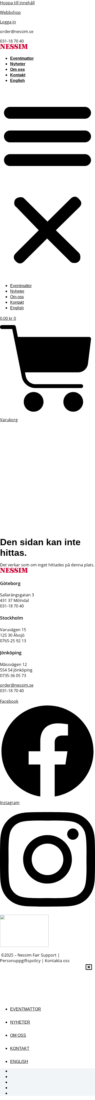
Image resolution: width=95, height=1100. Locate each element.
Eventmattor (22, 58)
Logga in (8, 22)
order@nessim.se (16, 685)
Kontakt (17, 75)
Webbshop (10, 12)
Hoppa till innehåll (17, 3)
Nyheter (17, 64)
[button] (47, 183)
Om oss (17, 69)
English (17, 80)
